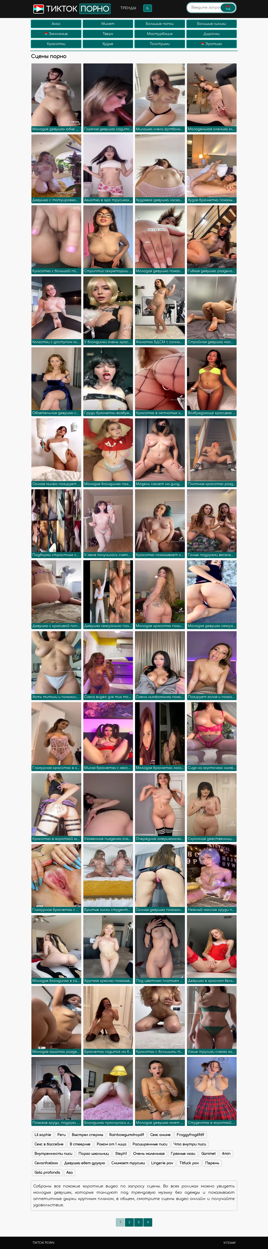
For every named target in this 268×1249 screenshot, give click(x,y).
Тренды (128, 8)
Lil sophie (43, 1135)
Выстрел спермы (87, 1135)
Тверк (108, 34)
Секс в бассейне (49, 1144)
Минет (107, 24)
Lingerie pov (162, 1163)
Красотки (56, 44)
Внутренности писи (53, 1154)
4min (226, 1154)
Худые (107, 44)
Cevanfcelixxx (46, 1163)
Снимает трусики (128, 1163)
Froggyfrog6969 (190, 1135)
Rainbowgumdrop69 (126, 1135)
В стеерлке (80, 1144)
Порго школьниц (94, 1154)
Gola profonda (47, 1172)
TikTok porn (43, 1243)
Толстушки (160, 44)
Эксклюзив (58, 34)
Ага (69, 1172)
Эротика (213, 44)
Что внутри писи (190, 1144)
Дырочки (212, 34)
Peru (61, 1135)
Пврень (212, 1163)
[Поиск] (228, 8)
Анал (56, 24)
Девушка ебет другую (84, 1163)
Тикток (76, 9)
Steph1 (121, 1154)
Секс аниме (160, 1135)
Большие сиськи (211, 24)
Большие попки (160, 24)
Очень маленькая (149, 1154)
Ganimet (208, 1154)
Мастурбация (160, 34)
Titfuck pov (189, 1163)
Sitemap (229, 1242)
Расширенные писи (150, 1144)
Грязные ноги (183, 1154)
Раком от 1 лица (111, 1144)
